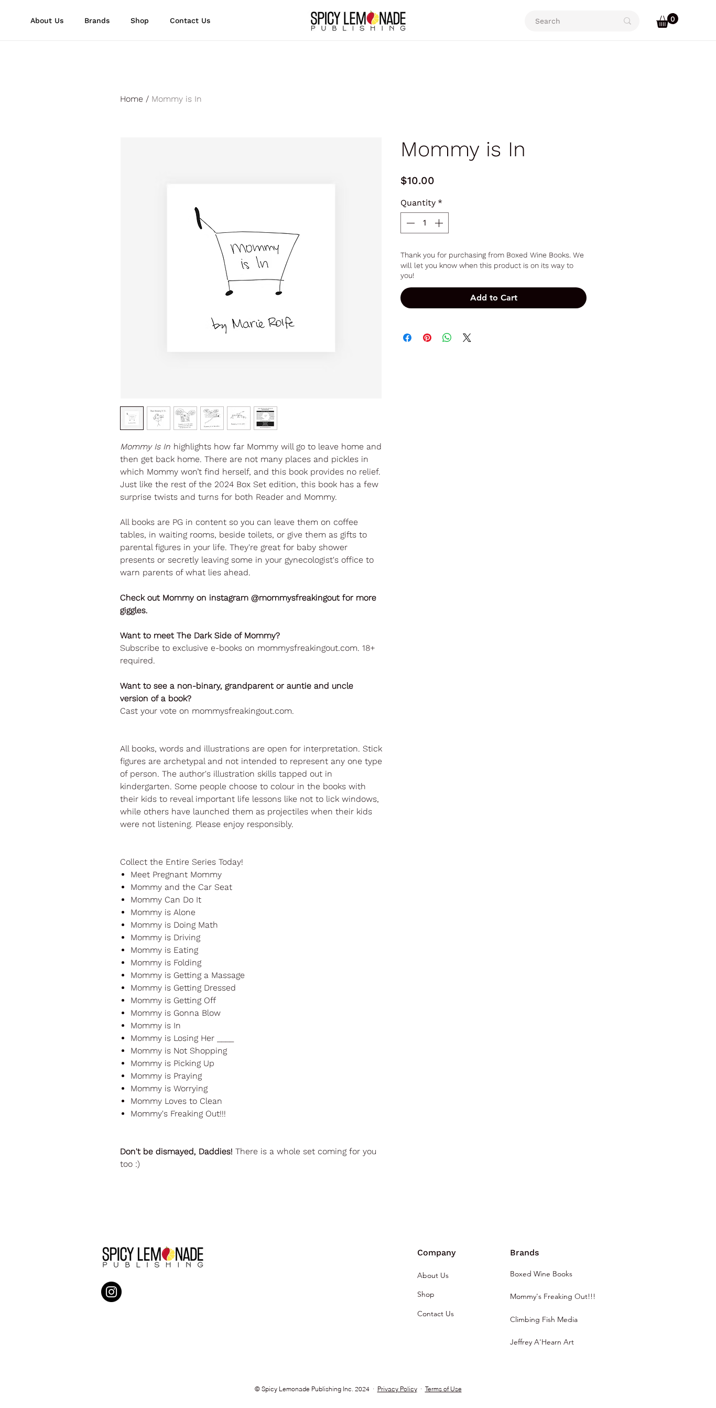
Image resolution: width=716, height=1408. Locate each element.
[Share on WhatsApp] (447, 337)
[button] (97, 20)
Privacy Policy (397, 1389)
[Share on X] (467, 337)
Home (131, 99)
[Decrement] (409, 223)
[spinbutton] (424, 223)
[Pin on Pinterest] (427, 337)
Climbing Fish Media (544, 1319)
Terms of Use (443, 1389)
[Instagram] (111, 1292)
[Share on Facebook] (407, 337)
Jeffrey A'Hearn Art (542, 1342)
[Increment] (439, 223)
